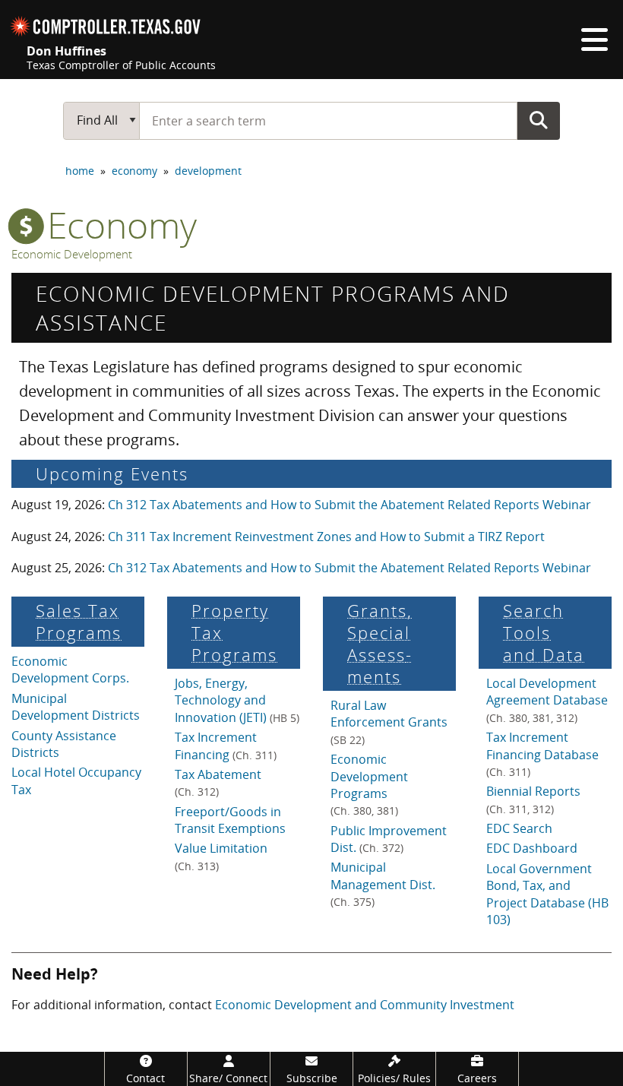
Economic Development (71, 254)
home (79, 170)
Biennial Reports (533, 799)
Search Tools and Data (543, 633)
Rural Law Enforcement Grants (388, 722)
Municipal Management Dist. (382, 884)
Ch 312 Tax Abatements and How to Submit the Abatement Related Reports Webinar (349, 504)
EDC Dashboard (531, 848)
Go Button (538, 120)
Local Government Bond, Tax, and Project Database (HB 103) (547, 894)
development (208, 170)
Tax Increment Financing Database (542, 754)
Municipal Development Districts (75, 706)
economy (134, 170)
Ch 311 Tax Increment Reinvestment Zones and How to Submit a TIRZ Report (326, 536)
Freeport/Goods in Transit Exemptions (230, 820)
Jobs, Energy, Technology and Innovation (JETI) (237, 700)
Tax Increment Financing (226, 745)
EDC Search (519, 828)
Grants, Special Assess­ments (380, 644)
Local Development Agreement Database (547, 700)
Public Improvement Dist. (388, 839)
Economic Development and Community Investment (364, 1004)
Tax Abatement (218, 782)
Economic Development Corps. (70, 669)
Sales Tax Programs (79, 622)
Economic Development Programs (369, 784)
